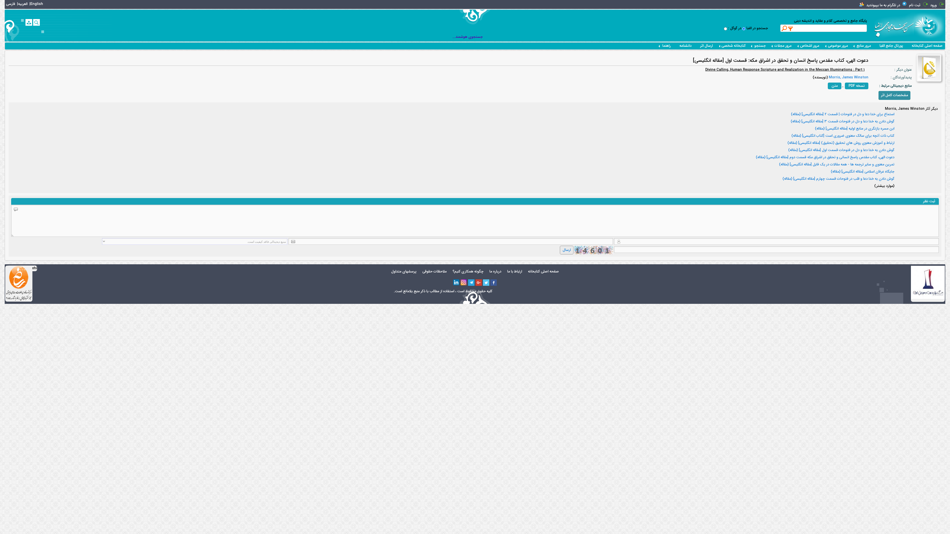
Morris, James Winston (848, 77)
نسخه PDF (857, 86)
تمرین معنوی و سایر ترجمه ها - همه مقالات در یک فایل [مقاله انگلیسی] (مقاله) (836, 164)
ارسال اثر (706, 46)
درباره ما (495, 271)
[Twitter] (486, 282)
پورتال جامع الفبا (891, 46)
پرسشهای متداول (403, 271)
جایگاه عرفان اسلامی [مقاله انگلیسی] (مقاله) (862, 172)
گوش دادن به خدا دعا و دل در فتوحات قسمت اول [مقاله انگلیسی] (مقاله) (841, 150)
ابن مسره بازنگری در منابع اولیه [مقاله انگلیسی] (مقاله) (854, 129)
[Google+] (478, 282)
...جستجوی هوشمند (467, 37)
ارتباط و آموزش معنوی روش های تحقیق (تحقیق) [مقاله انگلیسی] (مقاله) (840, 143)
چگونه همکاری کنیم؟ (467, 271)
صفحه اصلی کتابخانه (927, 46)
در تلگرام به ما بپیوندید (883, 5)
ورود (933, 5)
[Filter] (791, 28)
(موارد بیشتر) (884, 186)
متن (834, 86)
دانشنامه (685, 46)
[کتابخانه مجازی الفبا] (929, 25)
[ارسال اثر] (28, 22)
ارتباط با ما (514, 271)
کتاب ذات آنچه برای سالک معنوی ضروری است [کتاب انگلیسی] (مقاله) (842, 136)
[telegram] (471, 282)
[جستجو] (36, 22)
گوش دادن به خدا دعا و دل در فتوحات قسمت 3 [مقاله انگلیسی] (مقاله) (842, 121)
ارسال (567, 250)
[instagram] (464, 282)
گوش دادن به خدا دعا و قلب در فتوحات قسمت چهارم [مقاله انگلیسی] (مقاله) (838, 179)
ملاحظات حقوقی (434, 271)
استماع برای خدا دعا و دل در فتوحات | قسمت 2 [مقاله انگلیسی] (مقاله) (842, 114)
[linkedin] (456, 282)
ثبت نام (914, 5)
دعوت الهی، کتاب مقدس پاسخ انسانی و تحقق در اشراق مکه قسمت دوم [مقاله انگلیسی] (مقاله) (825, 157)
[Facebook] (493, 282)
